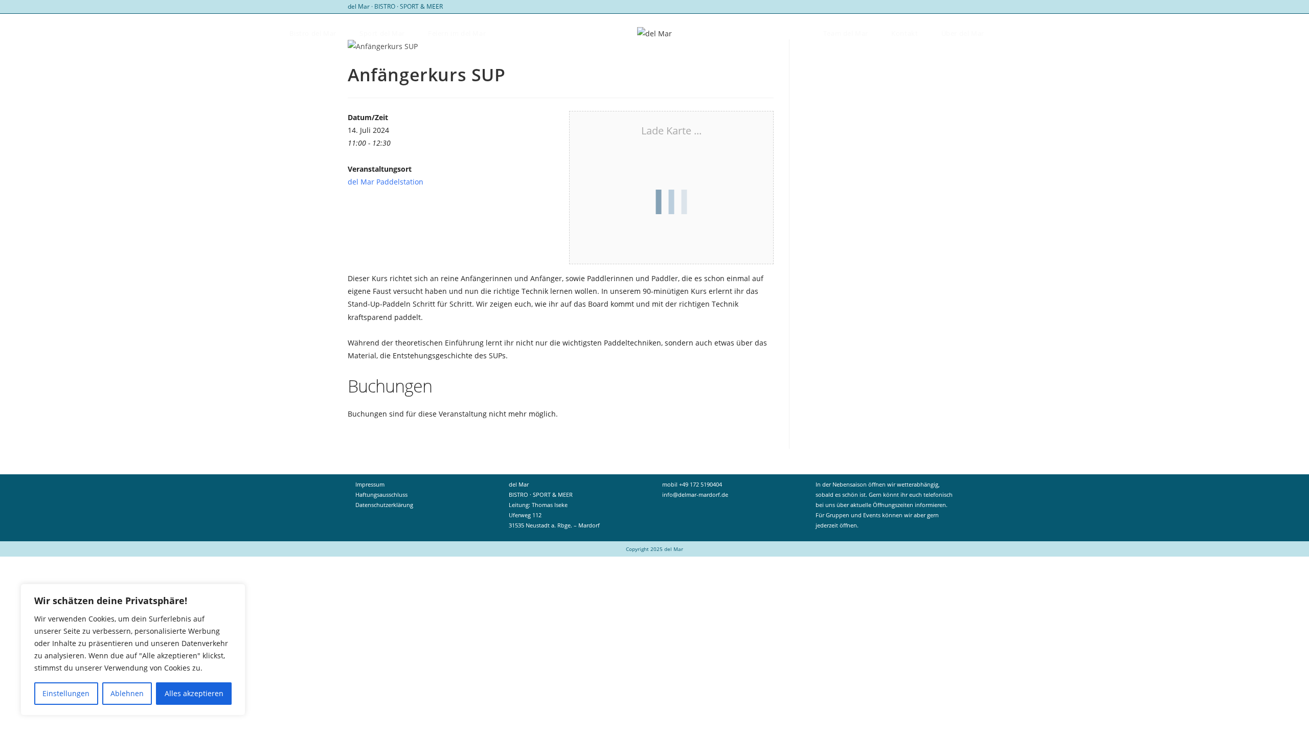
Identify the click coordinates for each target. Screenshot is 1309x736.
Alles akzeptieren (194, 693)
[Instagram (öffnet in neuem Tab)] (957, 7)
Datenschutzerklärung (384, 505)
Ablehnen (127, 693)
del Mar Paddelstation (385, 182)
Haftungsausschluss (381, 494)
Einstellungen (65, 693)
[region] (132, 650)
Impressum (370, 484)
